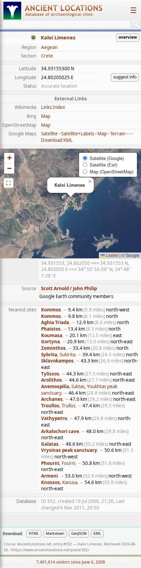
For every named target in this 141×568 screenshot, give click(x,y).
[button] (70, 203)
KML (97, 533)
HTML (34, 533)
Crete (47, 56)
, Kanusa (59, 482)
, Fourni (58, 463)
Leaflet (111, 255)
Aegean (49, 47)
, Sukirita (58, 354)
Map (45, 116)
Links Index (53, 107)
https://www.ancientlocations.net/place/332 (50, 549)
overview (127, 37)
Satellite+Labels (77, 134)
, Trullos (58, 406)
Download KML (57, 140)
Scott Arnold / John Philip (69, 288)
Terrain (117, 134)
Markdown (55, 533)
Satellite (49, 134)
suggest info (125, 77)
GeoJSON (79, 533)
